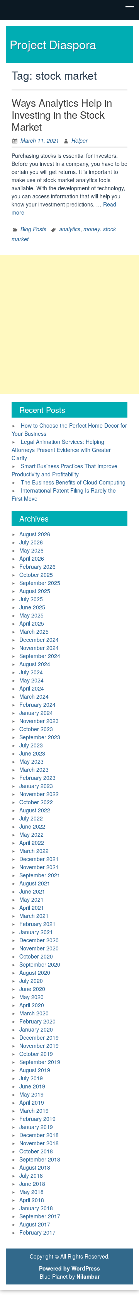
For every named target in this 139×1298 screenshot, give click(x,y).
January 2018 (36, 1208)
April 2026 (31, 558)
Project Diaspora (53, 44)
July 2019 (31, 1078)
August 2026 (34, 534)
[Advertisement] (69, 324)
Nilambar (88, 1276)
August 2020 (34, 972)
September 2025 (39, 583)
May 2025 (31, 615)
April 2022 (31, 842)
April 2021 (31, 907)
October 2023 (36, 729)
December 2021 (39, 859)
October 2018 (36, 1151)
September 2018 (39, 1159)
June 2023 (32, 753)
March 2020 (34, 1013)
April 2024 (31, 688)
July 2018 (31, 1175)
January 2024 (36, 712)
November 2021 (39, 867)
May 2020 (31, 997)
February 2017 (37, 1232)
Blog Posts (33, 229)
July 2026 (31, 542)
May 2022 (31, 834)
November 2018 (39, 1143)
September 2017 (39, 1216)
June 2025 (32, 607)
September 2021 (39, 875)
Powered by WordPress (69, 1268)
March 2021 (34, 915)
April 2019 (31, 1102)
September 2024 (39, 656)
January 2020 (36, 1029)
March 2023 (34, 769)
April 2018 (31, 1200)
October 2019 (36, 1054)
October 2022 (36, 802)
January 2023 (36, 786)
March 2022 (34, 851)
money (91, 229)
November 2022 (39, 794)
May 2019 (31, 1094)
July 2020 (31, 980)
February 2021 (37, 924)
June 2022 (32, 826)
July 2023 (31, 745)
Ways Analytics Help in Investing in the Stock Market (62, 114)
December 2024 (39, 639)
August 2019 (34, 1070)
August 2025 (34, 591)
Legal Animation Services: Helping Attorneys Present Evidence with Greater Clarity (61, 450)
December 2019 (39, 1037)
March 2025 (34, 631)
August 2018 (34, 1167)
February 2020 (37, 1021)
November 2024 (39, 648)
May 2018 (31, 1192)
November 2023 (39, 721)
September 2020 (39, 964)
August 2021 (34, 883)
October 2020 (36, 956)
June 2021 (32, 891)
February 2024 (37, 704)
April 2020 (31, 1005)
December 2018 (39, 1135)
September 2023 (39, 737)
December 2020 (39, 940)
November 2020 (39, 948)
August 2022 (34, 810)
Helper (79, 140)
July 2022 (31, 818)
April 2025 (31, 623)
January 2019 (36, 1127)
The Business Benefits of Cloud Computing (73, 482)
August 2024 (34, 664)
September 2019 (39, 1062)
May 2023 (31, 761)
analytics (69, 229)
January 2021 (36, 932)
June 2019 (32, 1086)
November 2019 (39, 1045)
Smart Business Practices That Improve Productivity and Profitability (64, 470)
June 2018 (32, 1183)
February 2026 (37, 566)
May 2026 (31, 550)
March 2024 (34, 696)
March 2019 (34, 1110)
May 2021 (31, 899)
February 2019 (37, 1118)
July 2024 (31, 672)
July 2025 (31, 599)
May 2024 (31, 680)
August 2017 (34, 1224)
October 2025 (36, 574)
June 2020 (32, 989)
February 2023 (37, 777)
